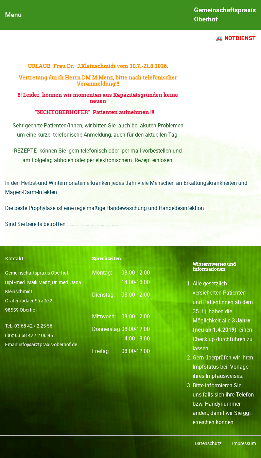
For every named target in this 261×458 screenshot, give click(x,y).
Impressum (244, 443)
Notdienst (240, 38)
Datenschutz (208, 443)
